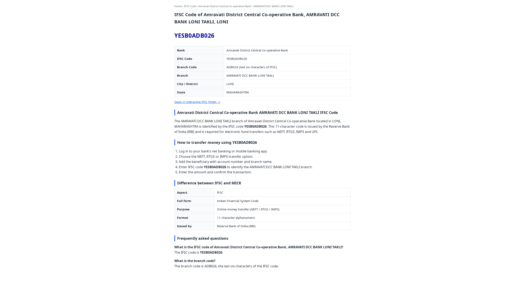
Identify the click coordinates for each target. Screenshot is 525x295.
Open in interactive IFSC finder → (197, 102)
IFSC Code (190, 6)
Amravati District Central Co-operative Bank (224, 6)
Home (178, 6)
